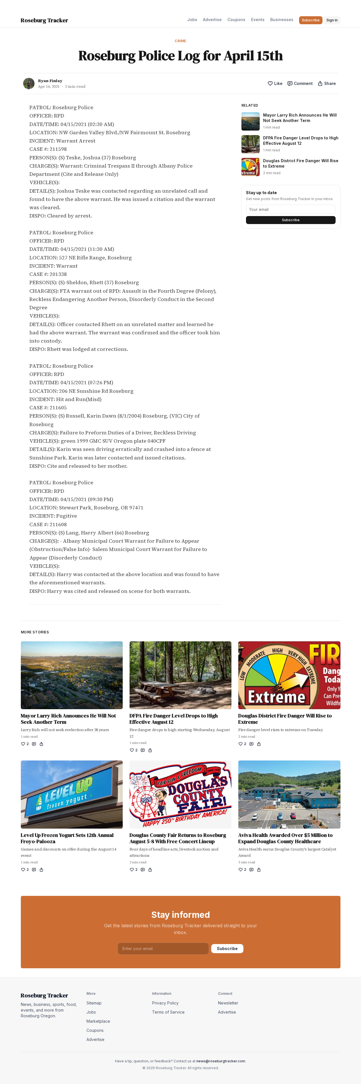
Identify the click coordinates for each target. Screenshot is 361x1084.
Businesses (281, 19)
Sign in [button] (332, 20)
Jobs (192, 19)
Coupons (236, 19)
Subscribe (291, 220)
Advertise (212, 19)
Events (258, 19)
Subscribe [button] (311, 20)
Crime (180, 41)
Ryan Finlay (50, 81)
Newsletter (228, 1002)
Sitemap (94, 1002)
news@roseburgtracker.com (220, 1061)
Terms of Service (168, 1012)
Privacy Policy (165, 1002)
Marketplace (98, 1021)
